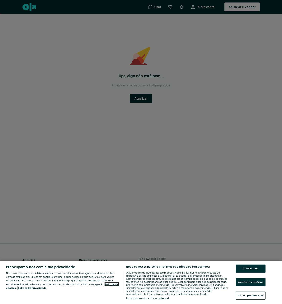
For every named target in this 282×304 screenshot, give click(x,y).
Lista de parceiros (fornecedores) (147, 298)
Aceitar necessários (250, 282)
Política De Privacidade (32, 287)
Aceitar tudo (251, 268)
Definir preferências (250, 295)
